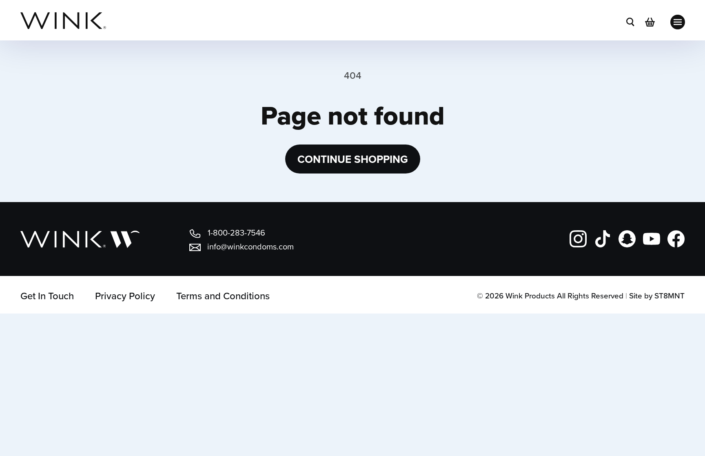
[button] (630, 22)
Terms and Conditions (223, 295)
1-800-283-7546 (236, 232)
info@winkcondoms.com (250, 246)
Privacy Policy (125, 295)
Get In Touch (47, 295)
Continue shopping (352, 159)
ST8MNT (669, 295)
